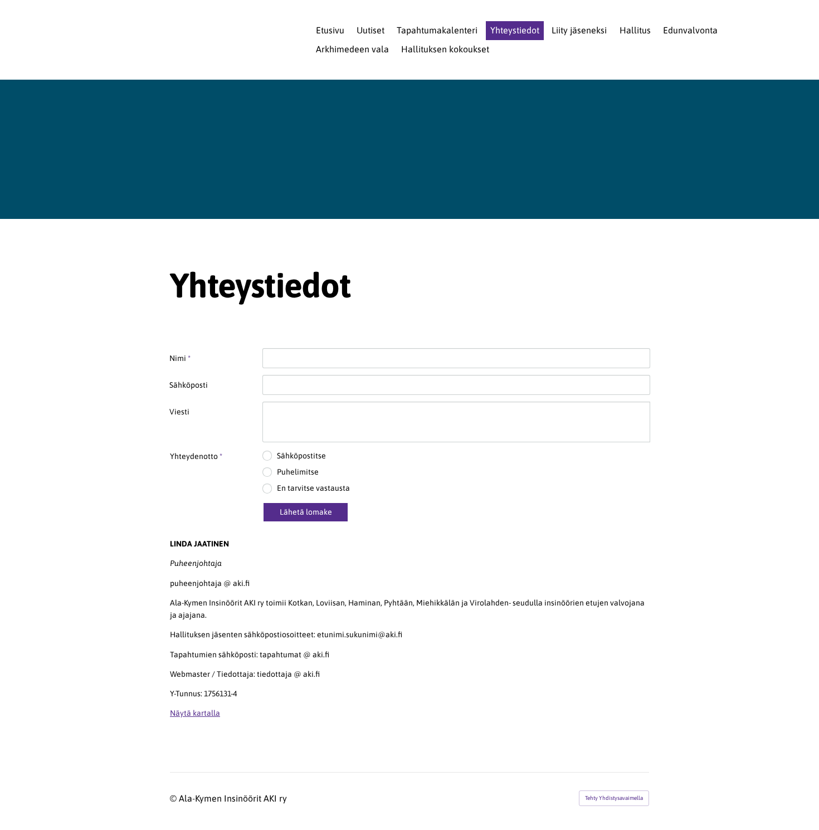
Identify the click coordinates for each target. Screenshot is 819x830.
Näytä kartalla (195, 713)
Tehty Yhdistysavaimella (614, 798)
